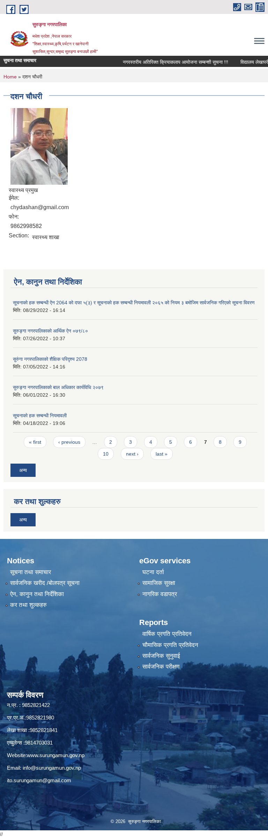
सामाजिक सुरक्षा (158, 583)
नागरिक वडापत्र (159, 594)
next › (132, 454)
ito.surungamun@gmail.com (39, 780)
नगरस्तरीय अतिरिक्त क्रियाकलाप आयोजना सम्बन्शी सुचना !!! (165, 62)
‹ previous (69, 442)
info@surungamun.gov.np (52, 768)
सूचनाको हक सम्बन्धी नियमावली (40, 415)
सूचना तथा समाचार (30, 572)
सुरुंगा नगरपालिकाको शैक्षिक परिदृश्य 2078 (50, 359)
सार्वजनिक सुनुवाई (161, 656)
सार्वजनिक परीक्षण (160, 666)
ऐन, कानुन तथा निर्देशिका (37, 594)
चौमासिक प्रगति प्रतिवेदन (170, 645)
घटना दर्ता (153, 572)
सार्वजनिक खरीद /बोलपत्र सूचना (45, 583)
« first (35, 442)
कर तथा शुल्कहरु (28, 605)
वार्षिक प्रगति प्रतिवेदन (167, 634)
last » (162, 454)
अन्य (23, 470)
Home (10, 76)
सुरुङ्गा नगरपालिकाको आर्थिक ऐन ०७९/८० (50, 331)
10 (106, 454)
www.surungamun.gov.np (55, 755)
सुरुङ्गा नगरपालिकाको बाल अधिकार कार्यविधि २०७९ (58, 387)
